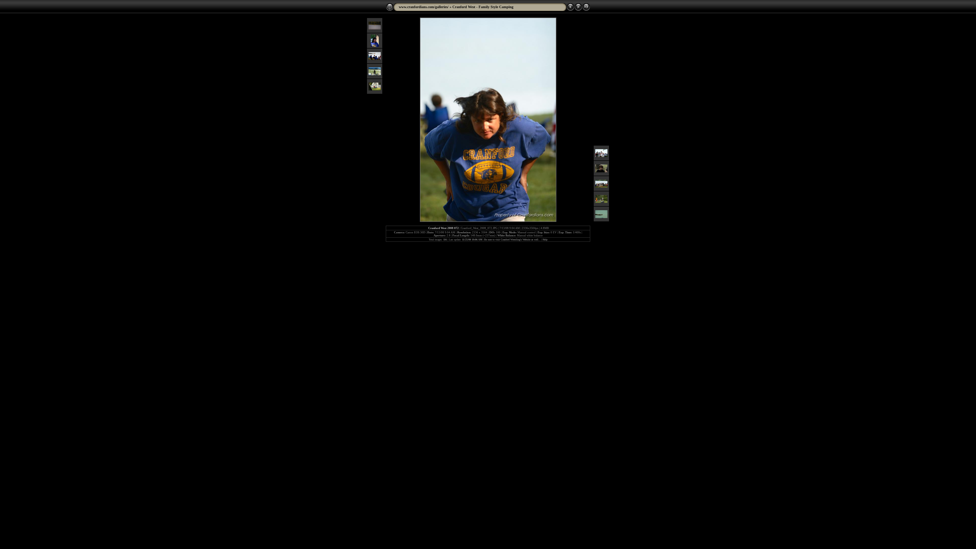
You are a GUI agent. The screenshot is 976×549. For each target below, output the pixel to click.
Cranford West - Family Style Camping (482, 7)
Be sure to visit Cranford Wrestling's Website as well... (512, 239)
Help (545, 239)
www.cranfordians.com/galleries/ (424, 7)
